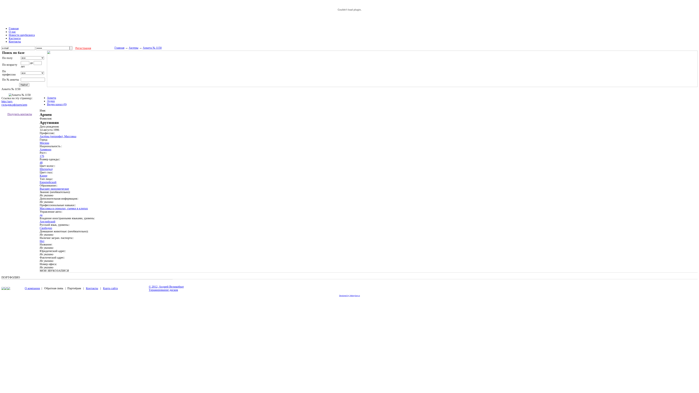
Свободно (46, 228)
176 (42, 156)
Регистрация (83, 48)
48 (41, 162)
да (41, 215)
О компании (32, 288)
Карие (43, 175)
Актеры (133, 47)
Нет (42, 241)
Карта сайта (110, 288)
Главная (119, 47)
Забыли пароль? (104, 48)
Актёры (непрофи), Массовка (58, 136)
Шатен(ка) (46, 169)
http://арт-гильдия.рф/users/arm (14, 103)
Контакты (92, 288)
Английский (47, 221)
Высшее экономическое (54, 188)
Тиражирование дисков (163, 289)
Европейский (48, 182)
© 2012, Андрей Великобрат (166, 286)
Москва (44, 142)
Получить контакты (19, 114)
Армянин (45, 149)
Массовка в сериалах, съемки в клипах (64, 208)
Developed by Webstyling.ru (349, 296)
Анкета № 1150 (152, 47)
